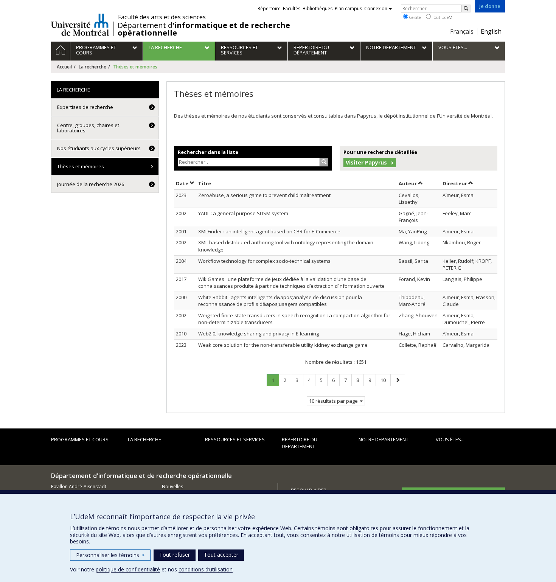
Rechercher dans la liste (208, 152)
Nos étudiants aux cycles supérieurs (99, 148)
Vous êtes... (450, 439)
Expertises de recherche (85, 107)
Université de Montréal (80, 24)
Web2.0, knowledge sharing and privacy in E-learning (258, 333)
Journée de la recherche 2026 (90, 184)
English (491, 31)
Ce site (414, 17)
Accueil (64, 67)
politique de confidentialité (128, 569)
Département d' (204, 29)
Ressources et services (235, 439)
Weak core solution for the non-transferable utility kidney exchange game (283, 344)
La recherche (92, 67)
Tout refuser (174, 554)
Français (462, 31)
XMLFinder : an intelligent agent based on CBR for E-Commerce (269, 231)
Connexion (375, 8)
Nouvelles (172, 486)
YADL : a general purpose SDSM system (243, 213)
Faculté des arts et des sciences (162, 17)
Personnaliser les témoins (110, 555)
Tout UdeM (441, 17)
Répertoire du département (299, 443)
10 (385, 379)
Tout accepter (221, 554)
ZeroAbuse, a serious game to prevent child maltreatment (264, 195)
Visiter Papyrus (366, 162)
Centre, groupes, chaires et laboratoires (88, 128)
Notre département (383, 439)
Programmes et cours (80, 439)
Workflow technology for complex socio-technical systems (264, 261)
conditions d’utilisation (206, 569)
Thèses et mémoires (80, 166)
